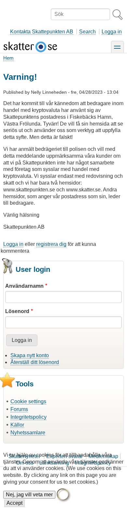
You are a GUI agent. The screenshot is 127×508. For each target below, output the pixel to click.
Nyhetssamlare (27, 432)
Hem (8, 58)
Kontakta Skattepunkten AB (41, 31)
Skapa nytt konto (29, 355)
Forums (19, 409)
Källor (17, 425)
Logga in (112, 31)
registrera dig (51, 244)
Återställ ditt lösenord (34, 362)
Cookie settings (28, 401)
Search (87, 31)
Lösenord (17, 311)
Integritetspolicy (28, 417)
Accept (14, 503)
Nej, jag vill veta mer (29, 494)
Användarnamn (24, 286)
